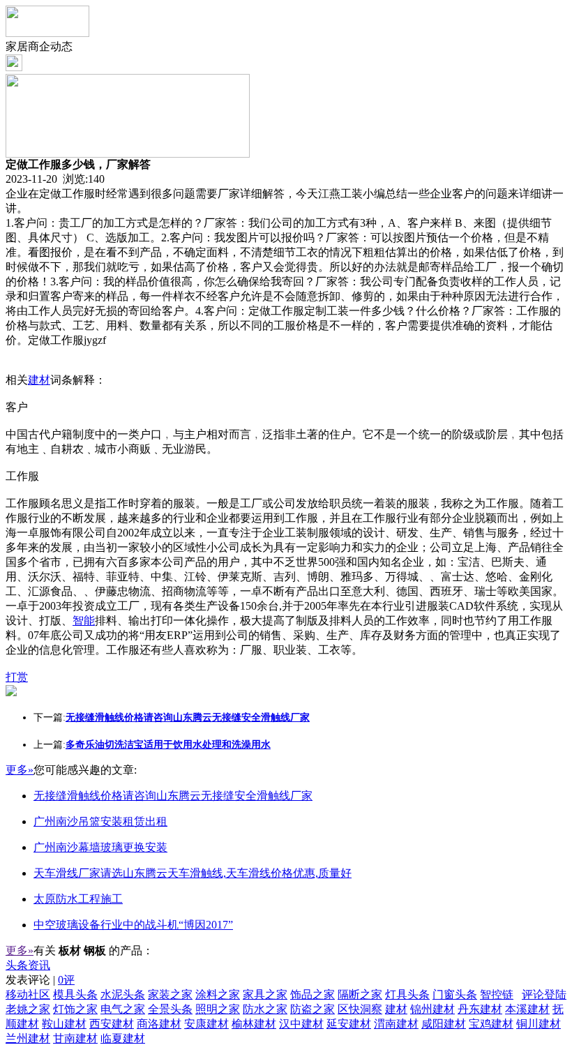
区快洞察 (360, 1009)
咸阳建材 (443, 1024)
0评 (66, 980)
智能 (84, 620)
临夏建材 (122, 1038)
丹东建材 (480, 1009)
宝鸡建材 (491, 1024)
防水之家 (265, 1009)
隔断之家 (360, 994)
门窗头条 (454, 994)
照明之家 (217, 1009)
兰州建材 (28, 1038)
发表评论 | (40, 980)
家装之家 (170, 994)
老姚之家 (28, 1009)
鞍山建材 (64, 1024)
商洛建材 (159, 1024)
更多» (19, 770)
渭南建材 (396, 1024)
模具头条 (75, 994)
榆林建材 (254, 1024)
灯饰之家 (75, 1009)
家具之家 (265, 994)
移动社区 (28, 994)
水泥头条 (122, 994)
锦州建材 (432, 1009)
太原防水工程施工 (78, 899)
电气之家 (122, 1009)
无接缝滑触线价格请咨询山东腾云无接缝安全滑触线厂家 (173, 796)
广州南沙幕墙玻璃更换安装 (100, 847)
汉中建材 (301, 1024)
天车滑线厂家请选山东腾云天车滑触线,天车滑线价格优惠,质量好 (192, 873)
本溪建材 (527, 1009)
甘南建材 (75, 1038)
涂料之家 (217, 994)
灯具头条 (407, 994)
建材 (39, 380)
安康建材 (206, 1024)
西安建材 (111, 1024)
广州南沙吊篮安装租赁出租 (100, 821)
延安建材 (348, 1024)
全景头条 (170, 1009)
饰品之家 (312, 994)
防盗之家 (312, 1009)
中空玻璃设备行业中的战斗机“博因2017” (133, 925)
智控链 (496, 994)
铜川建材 (538, 1024)
